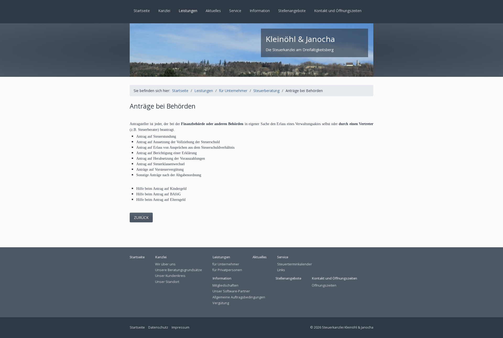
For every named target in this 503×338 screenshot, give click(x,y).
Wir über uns (165, 264)
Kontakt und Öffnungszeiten (338, 10)
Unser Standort (167, 282)
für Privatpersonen (227, 270)
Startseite (142, 10)
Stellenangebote (292, 10)
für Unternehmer (225, 264)
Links (281, 270)
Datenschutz (158, 327)
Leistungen (188, 10)
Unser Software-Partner (231, 291)
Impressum (180, 327)
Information (260, 10)
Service (235, 10)
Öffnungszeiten (324, 285)
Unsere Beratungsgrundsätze (178, 270)
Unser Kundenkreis (170, 275)
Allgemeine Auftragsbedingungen (238, 297)
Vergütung (220, 303)
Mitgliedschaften (225, 285)
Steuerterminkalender (294, 264)
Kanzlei (164, 10)
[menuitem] (142, 11)
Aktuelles (213, 10)
